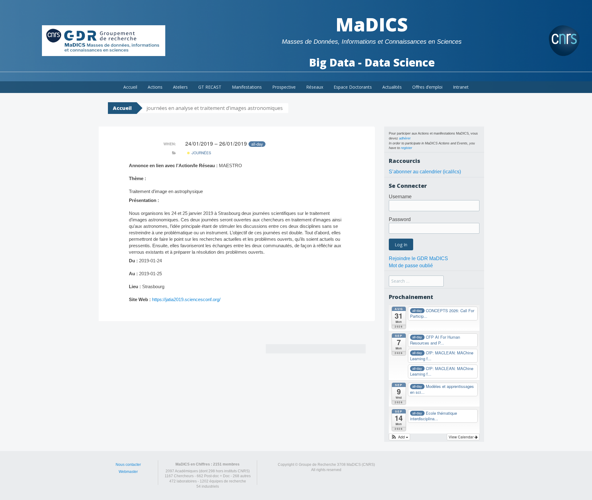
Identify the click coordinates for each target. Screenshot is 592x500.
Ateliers (180, 87)
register (406, 148)
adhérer (405, 138)
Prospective (284, 87)
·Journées (200, 152)
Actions (155, 87)
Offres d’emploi (427, 87)
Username (400, 196)
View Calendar (462, 436)
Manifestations (247, 87)
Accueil (130, 87)
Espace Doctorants (353, 87)
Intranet (461, 87)
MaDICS (371, 24)
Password (400, 219)
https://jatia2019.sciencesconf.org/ (186, 299)
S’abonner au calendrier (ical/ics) (425, 171)
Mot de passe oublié (411, 265)
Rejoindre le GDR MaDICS (418, 258)
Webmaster (128, 472)
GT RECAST (209, 87)
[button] (399, 437)
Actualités (392, 87)
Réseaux (314, 87)
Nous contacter (128, 464)
